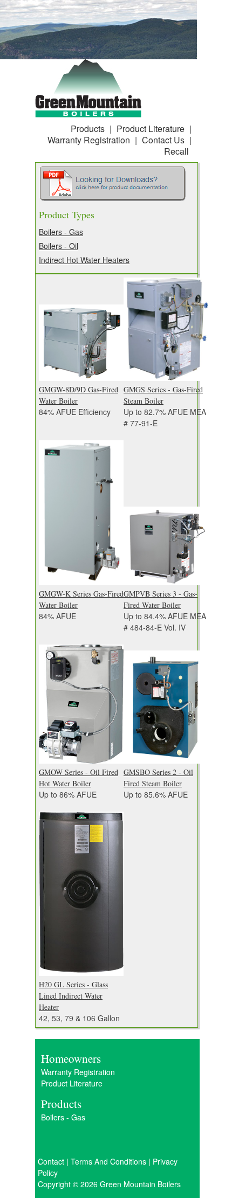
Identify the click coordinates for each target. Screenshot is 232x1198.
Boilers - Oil (58, 245)
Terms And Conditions (108, 1161)
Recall (176, 151)
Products (88, 128)
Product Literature (151, 128)
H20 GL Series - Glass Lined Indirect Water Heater (73, 995)
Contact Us (163, 140)
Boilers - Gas (61, 231)
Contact (51, 1161)
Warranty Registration (88, 140)
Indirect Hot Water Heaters (84, 259)
